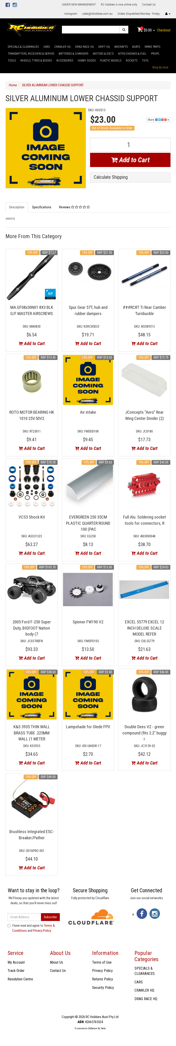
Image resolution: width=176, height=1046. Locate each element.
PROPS (155, 53)
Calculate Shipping (111, 177)
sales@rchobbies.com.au (97, 13)
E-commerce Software (86, 1028)
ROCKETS (131, 60)
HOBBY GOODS (87, 60)
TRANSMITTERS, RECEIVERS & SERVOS (31, 53)
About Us (56, 962)
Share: (151, 119)
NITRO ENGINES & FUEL (132, 53)
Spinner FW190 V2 (88, 622)
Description (16, 207)
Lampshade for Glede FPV (88, 726)
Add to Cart (134, 160)
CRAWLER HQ (62, 46)
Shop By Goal (160, 67)
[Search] (123, 29)
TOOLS (12, 60)
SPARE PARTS (152, 46)
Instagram (70, 13)
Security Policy (103, 987)
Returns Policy (102, 979)
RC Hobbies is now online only (119, 4)
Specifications (41, 207)
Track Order (16, 970)
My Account (16, 962)
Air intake (88, 412)
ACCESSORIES (64, 60)
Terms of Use (102, 962)
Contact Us (149, 4)
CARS (46, 46)
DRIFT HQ (104, 46)
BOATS (136, 46)
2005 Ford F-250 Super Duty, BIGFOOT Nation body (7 (32, 628)
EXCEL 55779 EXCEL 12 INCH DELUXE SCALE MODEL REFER (144, 628)
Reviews (65, 207)
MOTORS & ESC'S (103, 53)
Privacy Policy (42, 931)
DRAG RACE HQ (84, 46)
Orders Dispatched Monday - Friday (139, 13)
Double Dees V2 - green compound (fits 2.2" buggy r (144, 733)
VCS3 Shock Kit (32, 517)
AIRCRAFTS (121, 46)
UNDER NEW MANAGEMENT (79, 4)
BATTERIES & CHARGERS (73, 53)
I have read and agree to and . (33, 927)
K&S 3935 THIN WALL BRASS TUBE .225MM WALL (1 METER (32, 733)
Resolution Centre (20, 979)
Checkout (163, 30)
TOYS (145, 60)
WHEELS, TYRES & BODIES (36, 60)
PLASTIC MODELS (110, 60)
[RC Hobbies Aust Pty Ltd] (32, 29)
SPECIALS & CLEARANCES (23, 46)
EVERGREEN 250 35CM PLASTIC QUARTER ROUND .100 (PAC (88, 523)
